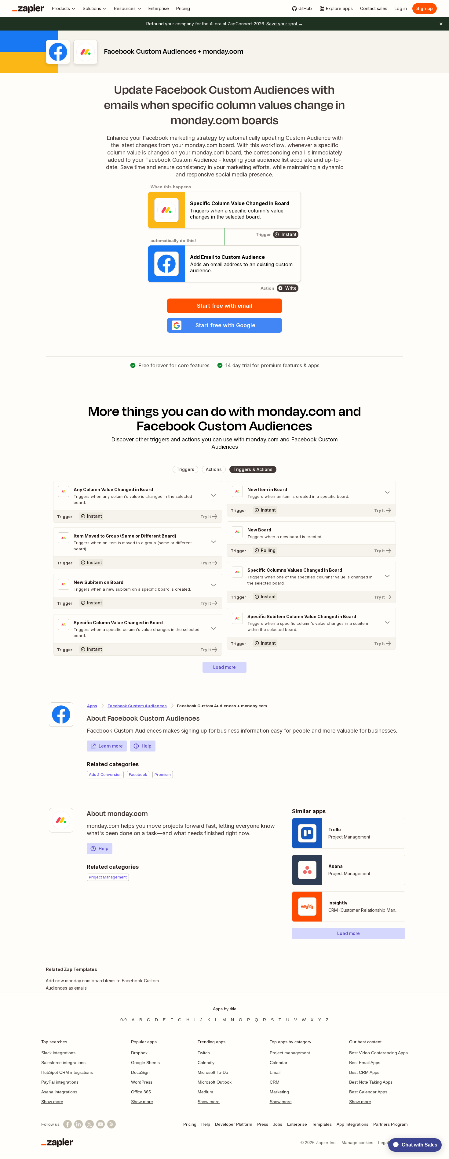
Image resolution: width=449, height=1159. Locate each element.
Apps (92, 705)
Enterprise (297, 1124)
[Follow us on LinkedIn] (78, 1124)
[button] (224, 325)
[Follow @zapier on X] (89, 1124)
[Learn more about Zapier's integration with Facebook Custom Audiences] (61, 714)
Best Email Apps (364, 1062)
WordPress (141, 1082)
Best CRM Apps (364, 1072)
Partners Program (390, 1124)
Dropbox (139, 1052)
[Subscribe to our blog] (111, 1124)
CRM (274, 1082)
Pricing (189, 1124)
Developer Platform (233, 1124)
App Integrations (352, 1124)
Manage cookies (357, 1142)
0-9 (123, 1019)
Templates (322, 1124)
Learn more (111, 745)
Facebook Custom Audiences (137, 705)
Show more (52, 1101)
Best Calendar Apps (368, 1091)
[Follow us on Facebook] (67, 1124)
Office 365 (141, 1091)
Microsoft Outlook (215, 1082)
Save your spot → (284, 23)
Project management (290, 1052)
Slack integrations (58, 1052)
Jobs (277, 1124)
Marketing (279, 1091)
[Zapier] (28, 8)
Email (275, 1072)
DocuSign (140, 1072)
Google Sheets (145, 1062)
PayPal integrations (59, 1082)
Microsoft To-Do (213, 1072)
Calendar (278, 1062)
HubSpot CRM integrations (67, 1072)
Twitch (204, 1052)
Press (262, 1124)
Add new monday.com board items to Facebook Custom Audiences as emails (102, 984)
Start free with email (224, 305)
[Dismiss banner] (441, 24)
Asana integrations (59, 1091)
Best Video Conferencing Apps (378, 1052)
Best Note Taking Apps (370, 1082)
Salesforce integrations (63, 1062)
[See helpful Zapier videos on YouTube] (100, 1124)
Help (146, 745)
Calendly (206, 1062)
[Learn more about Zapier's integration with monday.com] (61, 820)
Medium (205, 1091)
